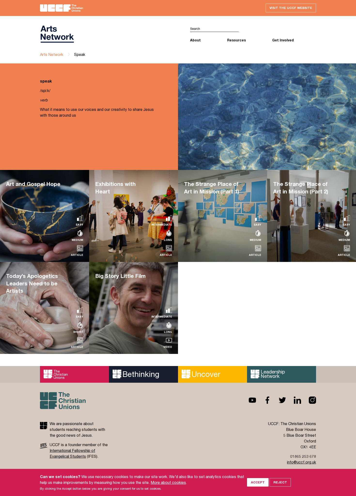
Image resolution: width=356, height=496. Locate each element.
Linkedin (293, 400)
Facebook (263, 400)
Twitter (278, 400)
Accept (258, 482)
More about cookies (168, 482)
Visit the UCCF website (291, 8)
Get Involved (283, 40)
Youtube (248, 400)
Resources (236, 40)
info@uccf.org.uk (301, 462)
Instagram (308, 400)
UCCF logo (109, 34)
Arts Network (51, 54)
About (195, 40)
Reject (280, 482)
